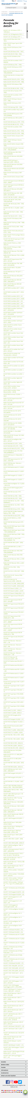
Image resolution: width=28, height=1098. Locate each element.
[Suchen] (25, 7)
